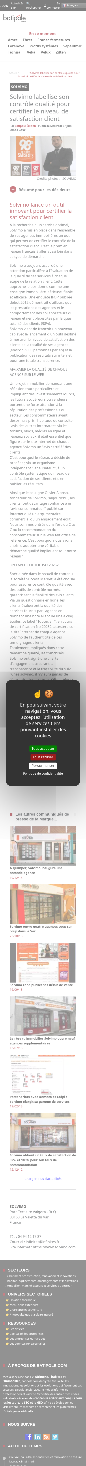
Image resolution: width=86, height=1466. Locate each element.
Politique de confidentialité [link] (43, 774)
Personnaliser (43, 765)
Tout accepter (43, 748)
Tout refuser (43, 757)
